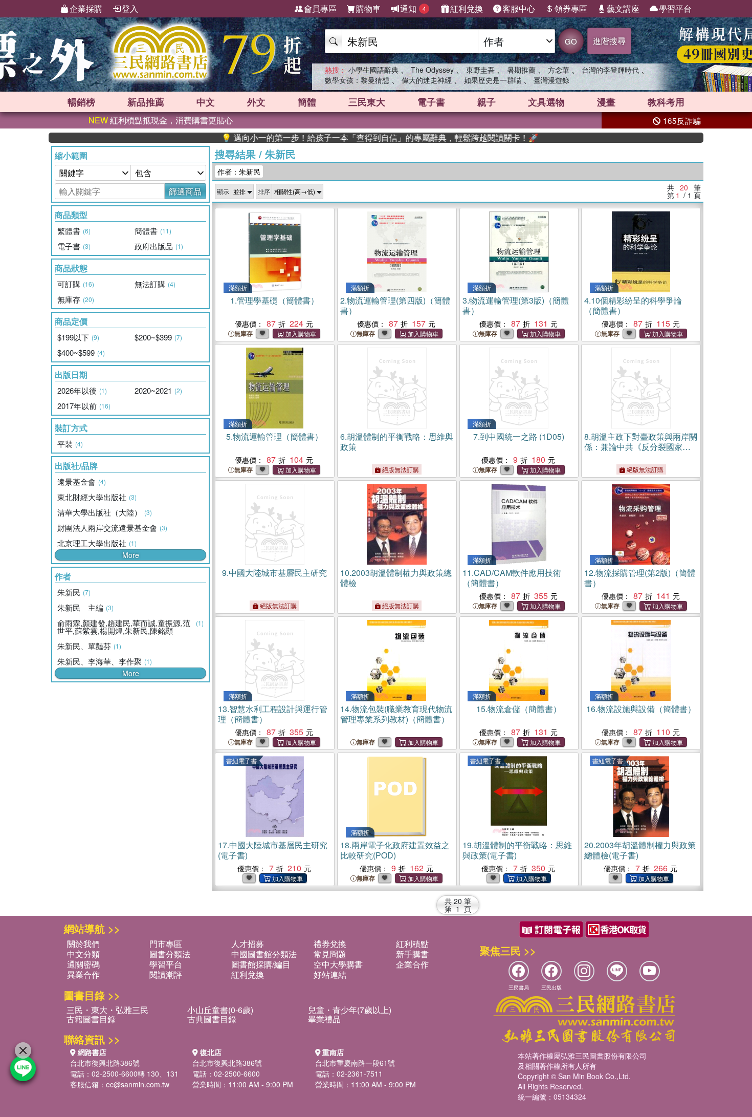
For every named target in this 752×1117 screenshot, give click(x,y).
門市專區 (165, 944)
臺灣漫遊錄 (551, 80)
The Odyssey (432, 70)
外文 (256, 102)
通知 (413, 8)
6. (396, 442)
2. (395, 305)
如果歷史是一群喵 (492, 80)
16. (641, 709)
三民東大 (366, 102)
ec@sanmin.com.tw (137, 1084)
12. (639, 578)
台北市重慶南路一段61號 (355, 1063)
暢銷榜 (81, 102)
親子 (486, 102)
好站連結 (330, 974)
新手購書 (412, 954)
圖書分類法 (169, 954)
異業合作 (83, 974)
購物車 (368, 8)
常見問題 (330, 954)
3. (515, 305)
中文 (205, 102)
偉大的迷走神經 (427, 80)
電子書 (431, 102)
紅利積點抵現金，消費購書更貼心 (161, 120)
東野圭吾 (480, 70)
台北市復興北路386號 (105, 1063)
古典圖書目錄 (211, 1019)
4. (633, 305)
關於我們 (83, 944)
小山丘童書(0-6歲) (220, 1010)
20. (640, 850)
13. (272, 714)
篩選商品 (185, 191)
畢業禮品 (324, 1019)
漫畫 (606, 102)
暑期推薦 (521, 70)
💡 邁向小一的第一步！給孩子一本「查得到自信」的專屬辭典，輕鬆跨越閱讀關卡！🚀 (343, 138)
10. (396, 578)
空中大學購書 (338, 964)
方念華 (558, 70)
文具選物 (546, 102)
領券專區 (571, 8)
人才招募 (247, 944)
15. (518, 709)
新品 (145, 102)
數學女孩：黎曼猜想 (357, 80)
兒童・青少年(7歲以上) (349, 1010)
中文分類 (83, 954)
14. (396, 714)
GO (571, 41)
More (130, 555)
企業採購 (86, 8)
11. (511, 578)
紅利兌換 (466, 8)
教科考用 (666, 102)
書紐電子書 (241, 760)
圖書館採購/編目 (261, 964)
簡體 (307, 102)
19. (517, 850)
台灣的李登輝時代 (610, 70)
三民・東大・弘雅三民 (107, 1010)
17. (272, 850)
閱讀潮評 (165, 974)
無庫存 (243, 333)
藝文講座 (623, 8)
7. (518, 436)
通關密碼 (83, 964)
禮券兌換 (330, 944)
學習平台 (675, 8)
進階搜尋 (609, 41)
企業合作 (412, 964)
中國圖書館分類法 (264, 954)
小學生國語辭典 (373, 70)
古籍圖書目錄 (91, 1019)
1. (274, 300)
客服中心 (518, 8)
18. (395, 850)
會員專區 (320, 8)
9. (274, 572)
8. (640, 447)
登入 (130, 8)
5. (274, 436)
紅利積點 (412, 944)
